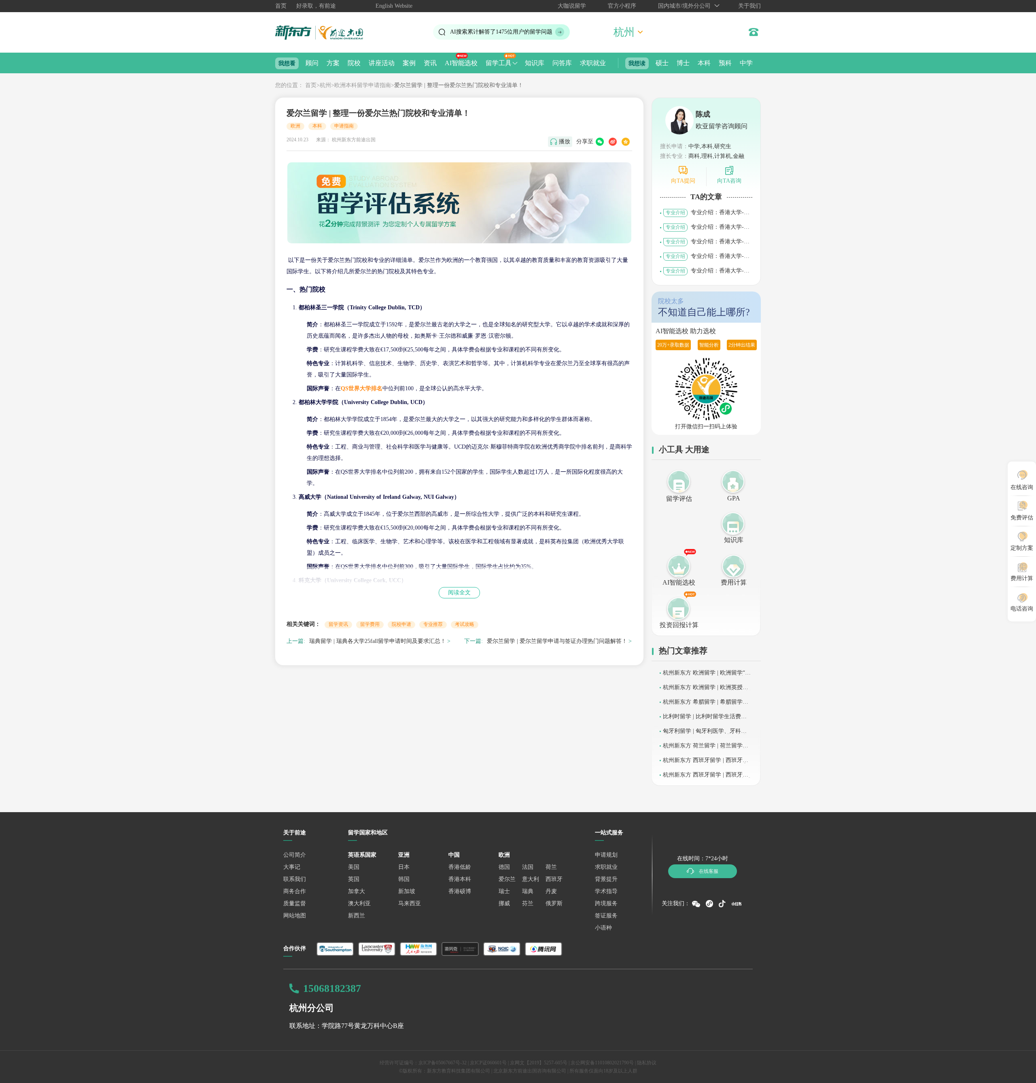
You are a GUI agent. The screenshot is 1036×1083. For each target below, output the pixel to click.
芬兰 (527, 903)
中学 (746, 63)
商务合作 (294, 891)
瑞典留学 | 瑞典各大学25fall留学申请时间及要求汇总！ (377, 641)
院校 (354, 63)
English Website (394, 6)
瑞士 (504, 891)
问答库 (562, 63)
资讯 (430, 63)
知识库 (534, 63)
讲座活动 (382, 63)
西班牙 (554, 879)
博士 (683, 63)
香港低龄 (459, 867)
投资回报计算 (679, 624)
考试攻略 (464, 624)
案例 (409, 63)
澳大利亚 (359, 903)
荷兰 (551, 867)
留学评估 (679, 498)
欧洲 (295, 126)
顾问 (312, 63)
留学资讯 (338, 624)
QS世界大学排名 (361, 388)
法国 (527, 867)
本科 (704, 63)
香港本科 (459, 879)
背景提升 (606, 879)
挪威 (504, 903)
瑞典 (527, 891)
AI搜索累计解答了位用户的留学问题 (501, 32)
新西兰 (356, 916)
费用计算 (734, 582)
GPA (733, 498)
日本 (404, 867)
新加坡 (406, 891)
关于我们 (749, 6)
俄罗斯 (554, 903)
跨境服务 (606, 903)
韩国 (404, 879)
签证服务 (606, 916)
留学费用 (370, 624)
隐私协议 (646, 1063)
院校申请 (401, 624)
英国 (353, 879)
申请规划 (606, 855)
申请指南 (344, 126)
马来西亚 (409, 903)
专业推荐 (433, 624)
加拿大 (356, 891)
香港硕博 (459, 891)
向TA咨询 (729, 181)
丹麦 (551, 891)
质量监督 (294, 903)
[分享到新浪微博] (613, 142)
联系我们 (294, 879)
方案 (333, 63)
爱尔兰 (507, 879)
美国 (353, 867)
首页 (281, 6)
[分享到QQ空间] (626, 142)
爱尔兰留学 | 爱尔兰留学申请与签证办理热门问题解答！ (557, 641)
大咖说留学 (572, 6)
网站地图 (294, 916)
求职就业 (593, 63)
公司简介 (294, 855)
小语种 (603, 928)
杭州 (325, 85)
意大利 (530, 879)
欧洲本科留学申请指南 (362, 85)
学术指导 (606, 891)
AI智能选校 (461, 63)
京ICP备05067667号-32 (442, 1063)
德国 (504, 867)
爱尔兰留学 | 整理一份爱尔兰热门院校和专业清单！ (458, 85)
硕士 (662, 63)
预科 (725, 63)
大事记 (291, 867)
